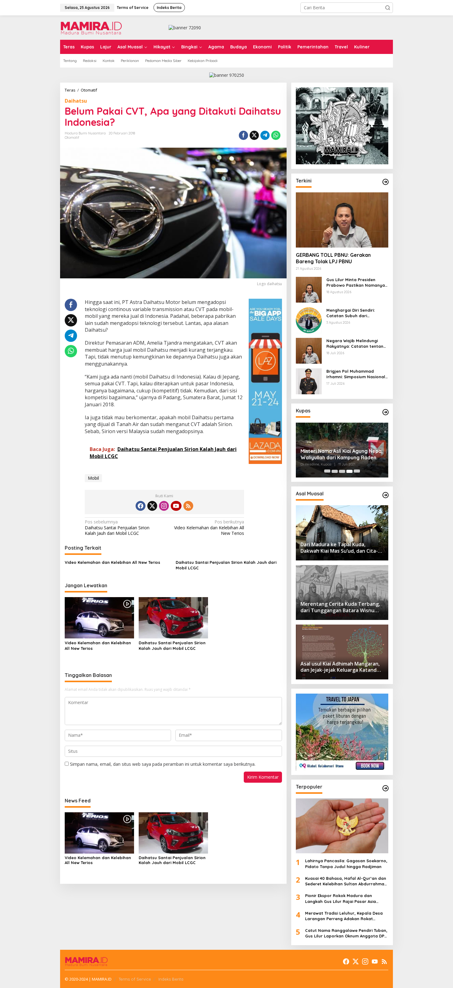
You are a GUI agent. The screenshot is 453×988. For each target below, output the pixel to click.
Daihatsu (76, 100)
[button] (387, 7)
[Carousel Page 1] (327, 471)
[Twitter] (152, 506)
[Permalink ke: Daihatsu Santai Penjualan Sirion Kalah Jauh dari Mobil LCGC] (173, 617)
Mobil (93, 478)
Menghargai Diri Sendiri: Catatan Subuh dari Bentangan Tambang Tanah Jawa (355, 313)
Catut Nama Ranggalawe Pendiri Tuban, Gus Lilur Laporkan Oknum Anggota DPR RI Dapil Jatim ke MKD (346, 933)
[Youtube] (176, 506)
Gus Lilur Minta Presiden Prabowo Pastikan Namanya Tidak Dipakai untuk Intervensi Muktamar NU (357, 282)
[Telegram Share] (265, 135)
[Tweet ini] (254, 135)
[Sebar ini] (243, 135)
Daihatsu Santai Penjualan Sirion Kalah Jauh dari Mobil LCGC (117, 527)
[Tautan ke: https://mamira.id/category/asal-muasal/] (385, 495)
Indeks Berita (170, 979)
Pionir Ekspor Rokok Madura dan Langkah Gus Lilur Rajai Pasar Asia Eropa (340, 898)
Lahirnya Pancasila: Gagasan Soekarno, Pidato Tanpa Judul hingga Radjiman (346, 864)
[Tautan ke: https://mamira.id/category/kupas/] (385, 412)
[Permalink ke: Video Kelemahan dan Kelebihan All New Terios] (99, 617)
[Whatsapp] (275, 135)
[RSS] (188, 506)
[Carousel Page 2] (335, 471)
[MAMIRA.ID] (91, 27)
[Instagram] (164, 506)
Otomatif (72, 137)
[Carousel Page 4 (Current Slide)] (349, 471)
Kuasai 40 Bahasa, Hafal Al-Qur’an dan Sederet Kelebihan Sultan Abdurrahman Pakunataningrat (346, 881)
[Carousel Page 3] (342, 471)
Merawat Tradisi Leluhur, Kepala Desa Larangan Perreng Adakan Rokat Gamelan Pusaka (344, 916)
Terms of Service (135, 979)
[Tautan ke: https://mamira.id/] (385, 182)
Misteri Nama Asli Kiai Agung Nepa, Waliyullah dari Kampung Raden (341, 454)
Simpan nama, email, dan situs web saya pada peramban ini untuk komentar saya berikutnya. (162, 764)
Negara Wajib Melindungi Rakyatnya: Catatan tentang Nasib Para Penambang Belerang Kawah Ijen (356, 343)
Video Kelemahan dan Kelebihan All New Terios (209, 527)
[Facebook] (140, 506)
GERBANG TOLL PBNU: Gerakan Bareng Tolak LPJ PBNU (333, 258)
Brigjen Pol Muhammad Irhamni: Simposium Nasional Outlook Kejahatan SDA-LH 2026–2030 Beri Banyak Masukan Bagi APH (355, 374)
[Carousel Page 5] (357, 471)
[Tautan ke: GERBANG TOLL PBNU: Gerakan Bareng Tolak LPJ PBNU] (342, 219)
